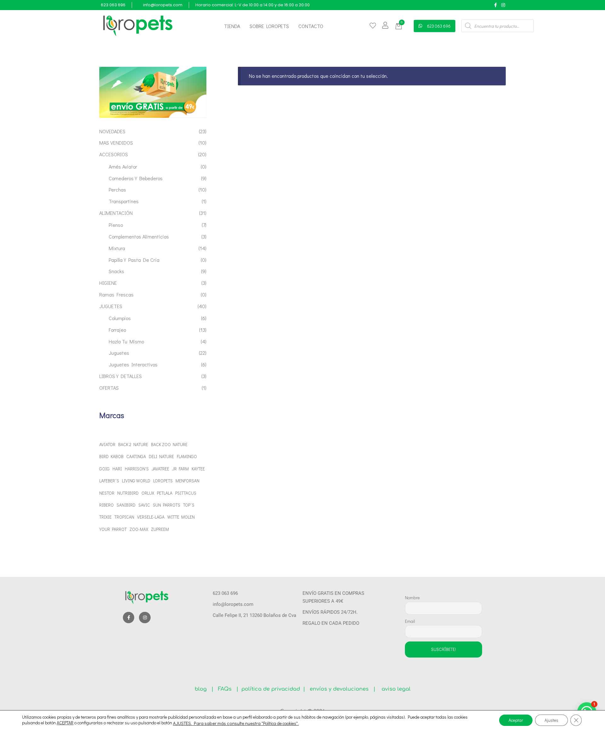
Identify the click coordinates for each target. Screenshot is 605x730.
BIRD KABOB (111, 456)
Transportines (124, 201)
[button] (400, 26)
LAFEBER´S (109, 481)
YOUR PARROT (113, 529)
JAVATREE (160, 469)
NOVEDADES (112, 131)
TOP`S (188, 505)
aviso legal (394, 689)
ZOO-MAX (139, 529)
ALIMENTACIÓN (116, 213)
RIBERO (106, 505)
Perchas (117, 189)
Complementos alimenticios (139, 236)
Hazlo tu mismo (126, 341)
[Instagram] (503, 5)
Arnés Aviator (123, 166)
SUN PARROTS (166, 505)
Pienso (116, 224)
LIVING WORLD (136, 481)
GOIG (104, 469)
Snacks (116, 271)
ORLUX (147, 493)
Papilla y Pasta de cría (134, 259)
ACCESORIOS (113, 154)
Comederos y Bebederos (136, 178)
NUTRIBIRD (128, 493)
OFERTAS (109, 387)
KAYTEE (198, 469)
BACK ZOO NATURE (169, 444)
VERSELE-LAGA (150, 517)
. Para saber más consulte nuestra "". (245, 723)
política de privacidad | (271, 689)
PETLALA (164, 493)
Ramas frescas (116, 294)
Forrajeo (117, 329)
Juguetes (119, 352)
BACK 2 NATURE (133, 444)
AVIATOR (107, 444)
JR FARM (180, 469)
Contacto (310, 26)
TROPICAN (124, 517)
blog (203, 689)
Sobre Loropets (269, 26)
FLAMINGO (187, 456)
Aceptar (516, 720)
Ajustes (551, 720)
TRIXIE (105, 517)
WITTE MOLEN (181, 517)
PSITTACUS (185, 493)
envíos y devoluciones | (341, 689)
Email (410, 621)
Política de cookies (279, 723)
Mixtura (117, 248)
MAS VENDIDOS (116, 142)
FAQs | (228, 689)
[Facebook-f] (495, 5)
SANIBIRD (126, 505)
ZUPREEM (160, 529)
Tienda (232, 26)
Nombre (412, 598)
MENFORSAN (187, 481)
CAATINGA (136, 456)
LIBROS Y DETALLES (120, 376)
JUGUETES (110, 306)
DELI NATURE (161, 456)
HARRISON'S (137, 469)
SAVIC (144, 505)
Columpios (120, 318)
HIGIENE (108, 282)
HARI (117, 469)
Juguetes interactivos (133, 364)
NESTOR (106, 493)
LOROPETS (163, 481)
